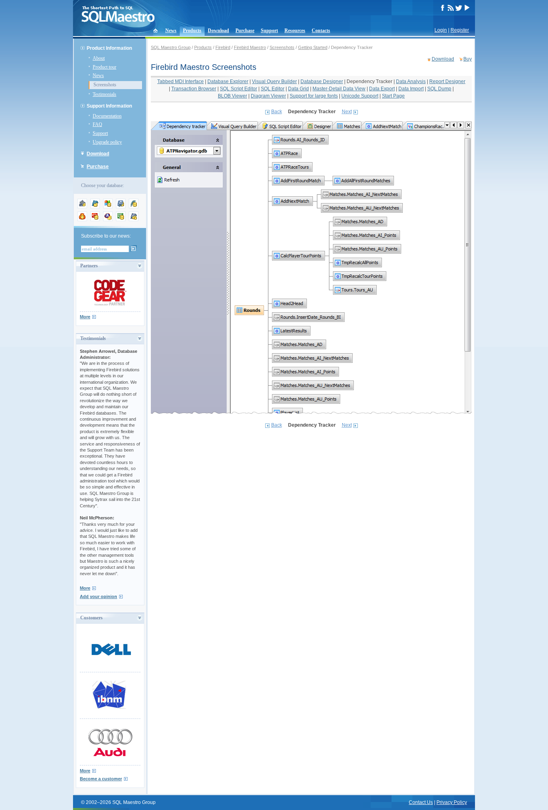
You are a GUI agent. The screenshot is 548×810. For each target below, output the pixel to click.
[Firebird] (82, 219)
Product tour (104, 67)
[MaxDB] (133, 219)
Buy (467, 59)
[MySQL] (95, 207)
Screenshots (104, 85)
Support (269, 30)
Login (440, 30)
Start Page (393, 96)
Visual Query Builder (274, 81)
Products (192, 30)
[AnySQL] (82, 207)
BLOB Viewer (232, 96)
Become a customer (101, 778)
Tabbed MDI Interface (180, 81)
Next (347, 111)
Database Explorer (227, 81)
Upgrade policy (107, 142)
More (85, 316)
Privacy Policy (451, 802)
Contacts (321, 30)
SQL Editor (272, 89)
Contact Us (421, 802)
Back (276, 111)
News (171, 30)
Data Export (382, 89)
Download (218, 30)
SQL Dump (439, 89)
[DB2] (121, 219)
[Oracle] (95, 219)
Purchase (244, 30)
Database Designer (321, 81)
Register (460, 30)
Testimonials (104, 94)
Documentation (107, 116)
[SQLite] (133, 207)
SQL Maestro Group (171, 47)
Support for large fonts (314, 96)
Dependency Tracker (369, 81)
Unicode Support (359, 96)
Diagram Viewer (268, 96)
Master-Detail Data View (339, 89)
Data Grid (298, 89)
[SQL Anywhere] (108, 219)
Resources (294, 30)
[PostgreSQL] (121, 207)
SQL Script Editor (238, 89)
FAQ (97, 124)
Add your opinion (98, 596)
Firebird (222, 47)
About (99, 58)
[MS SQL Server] (108, 207)
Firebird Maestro (250, 47)
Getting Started (312, 47)
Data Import (411, 89)
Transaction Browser (193, 89)
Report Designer (447, 81)
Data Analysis (411, 81)
